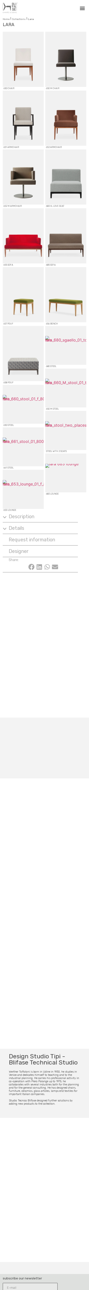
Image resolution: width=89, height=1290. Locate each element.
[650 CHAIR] (23, 59)
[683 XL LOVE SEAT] (65, 177)
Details (16, 528)
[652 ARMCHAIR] (65, 118)
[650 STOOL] (23, 404)
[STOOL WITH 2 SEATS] (65, 430)
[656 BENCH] (65, 294)
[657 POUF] (23, 294)
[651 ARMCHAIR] (23, 118)
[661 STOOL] (23, 446)
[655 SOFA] (23, 235)
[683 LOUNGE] (65, 472)
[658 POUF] (23, 353)
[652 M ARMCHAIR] (23, 177)
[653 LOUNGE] (23, 489)
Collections (19, 19)
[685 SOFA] (65, 235)
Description (21, 516)
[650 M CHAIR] (65, 59)
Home (6, 19)
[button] (82, 8)
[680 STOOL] (65, 345)
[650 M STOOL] (65, 388)
